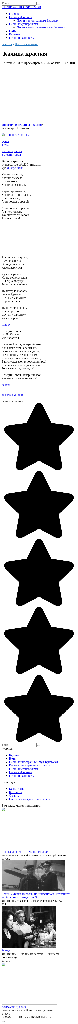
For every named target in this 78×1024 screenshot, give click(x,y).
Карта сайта (16, 788)
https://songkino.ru (13, 394)
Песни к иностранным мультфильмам (41, 27)
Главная (14, 13)
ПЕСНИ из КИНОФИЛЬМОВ (21, 7)
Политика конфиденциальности (30, 799)
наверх (6, 324)
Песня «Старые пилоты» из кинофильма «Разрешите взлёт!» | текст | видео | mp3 (36, 895)
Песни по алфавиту (21, 37)
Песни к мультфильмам (24, 24)
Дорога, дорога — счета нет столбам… (27, 851)
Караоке (14, 34)
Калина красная (12, 151)
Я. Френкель (15, 168)
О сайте (14, 795)
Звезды (6, 950)
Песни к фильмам (20, 17)
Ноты (12, 30)
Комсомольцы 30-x (14, 1007)
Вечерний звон (11, 154)
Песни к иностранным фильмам (37, 20)
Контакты (15, 792)
